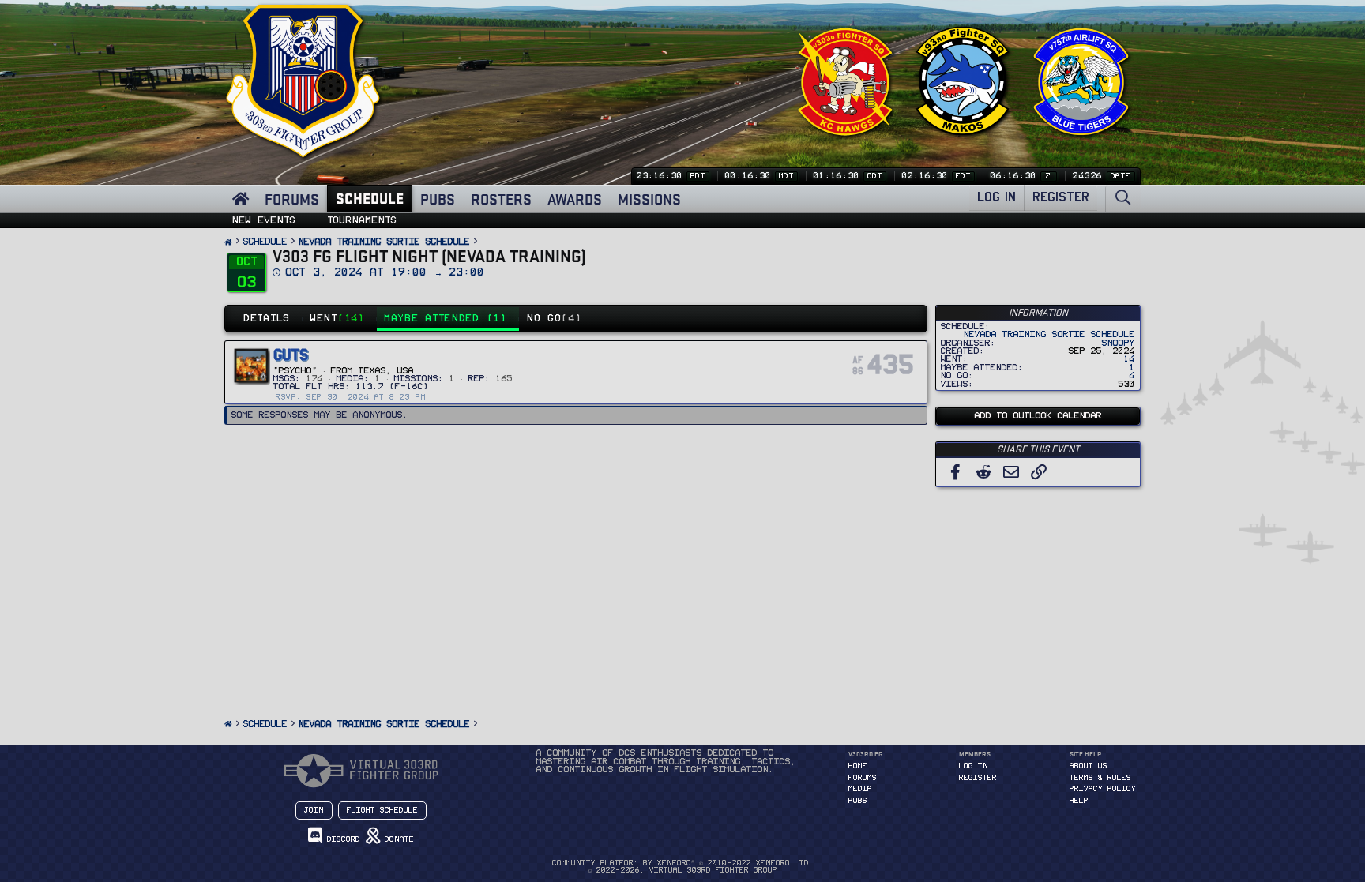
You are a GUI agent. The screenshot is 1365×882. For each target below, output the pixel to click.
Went (337, 318)
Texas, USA (386, 370)
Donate (397, 839)
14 (1129, 358)
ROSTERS (501, 199)
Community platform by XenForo (683, 863)
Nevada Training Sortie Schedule (1049, 334)
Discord (341, 839)
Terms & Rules (1100, 778)
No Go (554, 318)
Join (314, 810)
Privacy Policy (1103, 789)
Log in (973, 766)
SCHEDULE (370, 198)
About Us (1088, 766)
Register (978, 778)
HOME (857, 766)
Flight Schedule (382, 810)
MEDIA (860, 789)
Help (1079, 801)
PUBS (437, 199)
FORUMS (292, 199)
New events (264, 220)
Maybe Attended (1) (446, 318)
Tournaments (362, 220)
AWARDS (574, 199)
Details (267, 318)
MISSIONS (649, 199)
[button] (405, 217)
